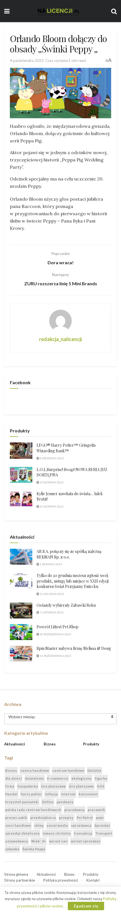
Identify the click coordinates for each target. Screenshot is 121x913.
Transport (103, 833)
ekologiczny (81, 778)
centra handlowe (34, 770)
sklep (39, 825)
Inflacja (51, 794)
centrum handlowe (68, 770)
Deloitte (95, 770)
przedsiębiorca (43, 817)
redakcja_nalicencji (60, 339)
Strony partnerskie (19, 880)
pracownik (96, 810)
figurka (101, 778)
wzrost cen (58, 841)
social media (57, 825)
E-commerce (57, 778)
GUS (100, 786)
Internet (68, 794)
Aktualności (14, 744)
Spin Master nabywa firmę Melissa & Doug (74, 648)
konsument (88, 794)
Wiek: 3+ (38, 841)
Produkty (91, 744)
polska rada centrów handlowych (33, 810)
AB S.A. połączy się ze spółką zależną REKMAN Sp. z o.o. (69, 554)
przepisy (66, 817)
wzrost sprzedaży (85, 841)
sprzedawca (81, 825)
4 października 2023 (27, 60)
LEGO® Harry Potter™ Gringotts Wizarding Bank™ (66, 447)
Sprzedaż (102, 825)
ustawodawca (16, 841)
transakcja (83, 833)
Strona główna (16, 874)
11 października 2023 (55, 655)
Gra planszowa (53, 786)
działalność (34, 778)
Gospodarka (27, 786)
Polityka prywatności (60, 880)
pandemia (65, 802)
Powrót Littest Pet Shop (58, 626)
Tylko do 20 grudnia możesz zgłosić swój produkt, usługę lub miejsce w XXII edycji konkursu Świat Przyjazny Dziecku (73, 581)
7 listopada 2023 (51, 612)
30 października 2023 (55, 634)
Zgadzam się (85, 906)
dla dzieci (13, 778)
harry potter (31, 794)
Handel (11, 794)
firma (9, 786)
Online (48, 802)
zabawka (12, 849)
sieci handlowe (18, 825)
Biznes (50, 744)
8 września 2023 (51, 458)
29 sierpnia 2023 (51, 482)
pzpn (100, 817)
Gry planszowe (81, 786)
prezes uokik (16, 817)
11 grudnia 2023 (51, 593)
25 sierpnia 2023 (51, 506)
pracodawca (74, 810)
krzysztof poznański (22, 802)
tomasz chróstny (57, 833)
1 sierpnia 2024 (50, 564)
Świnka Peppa (34, 849)
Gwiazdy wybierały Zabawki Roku (66, 605)
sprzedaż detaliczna (22, 833)
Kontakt (93, 880)
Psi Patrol (85, 817)
